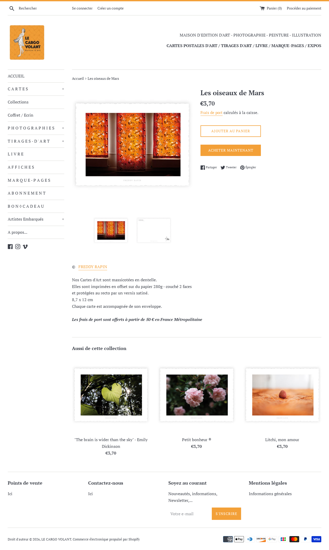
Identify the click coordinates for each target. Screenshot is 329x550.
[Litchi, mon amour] (282, 395)
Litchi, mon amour (282, 439)
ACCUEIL (16, 76)
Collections (18, 102)
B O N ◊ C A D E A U (26, 206)
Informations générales (270, 493)
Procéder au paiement (304, 8)
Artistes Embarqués (36, 219)
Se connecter (82, 8)
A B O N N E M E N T (26, 193)
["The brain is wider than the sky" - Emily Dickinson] (111, 395)
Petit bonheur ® (196, 439)
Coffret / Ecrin (20, 115)
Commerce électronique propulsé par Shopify (106, 539)
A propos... (17, 232)
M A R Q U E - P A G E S (29, 180)
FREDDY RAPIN (92, 266)
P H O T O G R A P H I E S (36, 128)
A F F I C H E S (21, 167)
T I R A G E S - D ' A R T (36, 141)
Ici (10, 493)
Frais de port (211, 112)
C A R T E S (36, 89)
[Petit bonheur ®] (196, 395)
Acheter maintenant (230, 150)
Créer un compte (110, 8)
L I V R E (15, 154)
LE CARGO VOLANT (56, 539)
